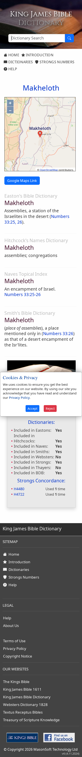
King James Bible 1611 (22, 689)
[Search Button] (69, 38)
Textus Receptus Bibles (23, 712)
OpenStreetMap (49, 169)
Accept (32, 408)
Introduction (39, 55)
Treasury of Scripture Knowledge (31, 719)
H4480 (19, 488)
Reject (50, 408)
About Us (11, 625)
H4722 (19, 494)
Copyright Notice (17, 656)
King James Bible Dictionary (27, 696)
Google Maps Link (22, 180)
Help (12, 69)
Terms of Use (14, 640)
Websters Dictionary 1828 (25, 704)
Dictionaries (20, 62)
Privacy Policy (14, 648)
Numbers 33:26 (58, 333)
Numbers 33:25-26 (22, 294)
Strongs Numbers (57, 62)
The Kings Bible (16, 681)
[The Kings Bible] (23, 737)
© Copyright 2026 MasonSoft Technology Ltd (41, 749)
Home (13, 55)
